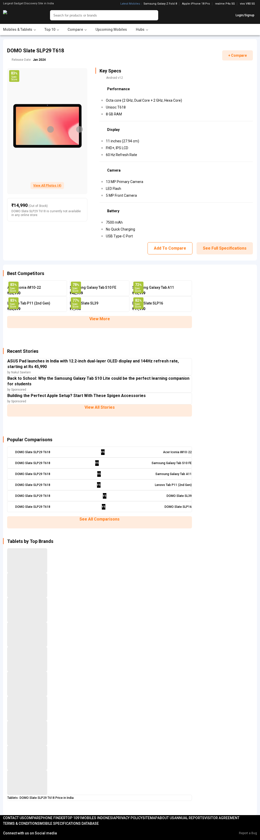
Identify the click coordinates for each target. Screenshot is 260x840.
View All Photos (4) (47, 185)
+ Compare (237, 55)
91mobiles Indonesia (96, 818)
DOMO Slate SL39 (84, 303)
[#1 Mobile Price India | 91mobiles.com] (19, 15)
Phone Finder (53, 818)
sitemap (149, 818)
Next (79, 129)
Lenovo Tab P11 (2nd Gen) (28, 303)
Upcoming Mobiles (111, 29)
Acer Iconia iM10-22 (24, 287)
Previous (50, 129)
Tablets (12, 798)
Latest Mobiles (130, 3)
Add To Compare (170, 248)
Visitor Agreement (221, 818)
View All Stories (100, 407)
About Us (165, 818)
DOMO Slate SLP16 (147, 303)
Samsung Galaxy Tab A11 (153, 287)
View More (99, 318)
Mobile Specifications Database (69, 823)
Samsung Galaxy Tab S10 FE (93, 287)
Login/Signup (245, 15)
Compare (32, 818)
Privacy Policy (129, 818)
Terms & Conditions (21, 823)
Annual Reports (189, 818)
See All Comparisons (99, 519)
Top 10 (71, 818)
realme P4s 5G (225, 3)
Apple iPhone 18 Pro (196, 3)
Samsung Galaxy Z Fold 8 (160, 3)
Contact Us (13, 818)
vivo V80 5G (247, 3)
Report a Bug (248, 833)
